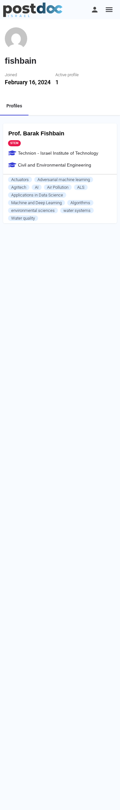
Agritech (18, 187)
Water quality (23, 218)
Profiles (14, 105)
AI (36, 187)
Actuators (20, 179)
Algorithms (80, 203)
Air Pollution (57, 187)
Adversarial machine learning (63, 179)
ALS (80, 187)
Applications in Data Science (37, 195)
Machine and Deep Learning (36, 203)
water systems (77, 210)
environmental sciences (33, 210)
